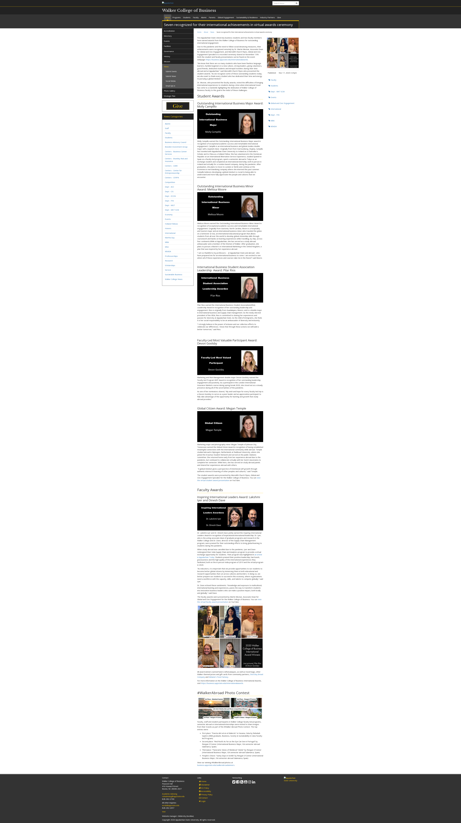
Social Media (171, 81)
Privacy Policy (206, 794)
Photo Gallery (169, 91)
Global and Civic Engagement (282, 103)
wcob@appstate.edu (170, 805)
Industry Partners (267, 17)
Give (279, 17)
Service (168, 270)
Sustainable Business (173, 274)
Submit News (171, 76)
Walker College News (173, 279)
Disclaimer (205, 784)
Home (199, 32)
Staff (167, 128)
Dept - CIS (169, 191)
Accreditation (169, 31)
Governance (169, 51)
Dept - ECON (170, 196)
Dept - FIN (274, 115)
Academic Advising (169, 794)
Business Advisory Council (175, 142)
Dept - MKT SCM (277, 91)
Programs (176, 17)
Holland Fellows (171, 224)
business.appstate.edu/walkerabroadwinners (215, 765)
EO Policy (205, 788)
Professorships (171, 256)
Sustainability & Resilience (247, 17)
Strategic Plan (169, 96)
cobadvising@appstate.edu (173, 796)
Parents (212, 17)
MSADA (273, 126)
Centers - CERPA (172, 177)
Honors (168, 228)
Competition (170, 182)
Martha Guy (170, 237)
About (167, 17)
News (212, 32)
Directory (168, 36)
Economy (169, 214)
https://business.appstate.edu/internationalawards (227, 59)
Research (169, 260)
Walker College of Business (189, 10)
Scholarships (170, 265)
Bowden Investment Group (176, 147)
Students (187, 17)
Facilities (167, 46)
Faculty (196, 17)
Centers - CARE (171, 166)
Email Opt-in (170, 86)
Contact (204, 798)
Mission (167, 61)
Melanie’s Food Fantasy (218, 677)
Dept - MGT (170, 205)
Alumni (203, 17)
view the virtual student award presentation (229, 478)
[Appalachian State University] (195, 3)
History (167, 56)
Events (273, 97)
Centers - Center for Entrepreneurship (173, 171)
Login (203, 801)
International (275, 109)
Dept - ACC (169, 187)
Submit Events (171, 71)
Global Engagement (226, 17)
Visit (164, 811)
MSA (167, 247)
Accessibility (206, 791)
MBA (272, 120)
